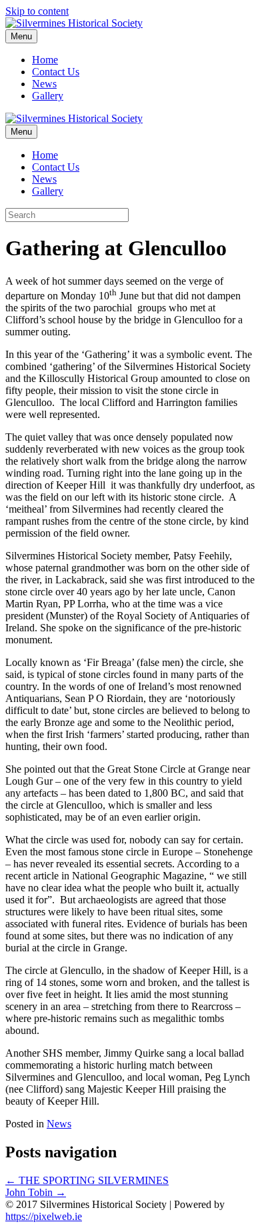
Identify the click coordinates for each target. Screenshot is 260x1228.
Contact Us (55, 71)
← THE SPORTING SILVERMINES (87, 1180)
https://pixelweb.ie (43, 1216)
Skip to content (37, 11)
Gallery (47, 95)
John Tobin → (35, 1192)
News (44, 83)
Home (45, 59)
